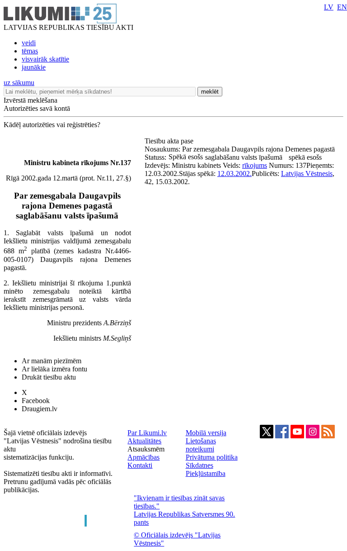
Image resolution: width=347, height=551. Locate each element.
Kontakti (139, 465)
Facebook (36, 400)
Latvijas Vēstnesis (307, 173)
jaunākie (34, 67)
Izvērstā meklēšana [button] (30, 100)
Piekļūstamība (205, 473)
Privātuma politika (212, 457)
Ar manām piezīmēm (51, 361)
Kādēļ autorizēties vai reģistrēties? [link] (52, 124)
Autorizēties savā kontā (37, 108)
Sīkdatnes (199, 465)
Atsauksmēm (145, 449)
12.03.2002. (234, 173)
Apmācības (143, 457)
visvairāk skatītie (45, 59)
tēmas (30, 51)
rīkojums (254, 165)
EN (342, 7)
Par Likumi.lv (147, 433)
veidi (29, 43)
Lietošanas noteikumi (201, 445)
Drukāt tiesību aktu (49, 377)
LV (328, 7)
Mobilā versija (206, 433)
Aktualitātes (144, 441)
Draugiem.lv (39, 409)
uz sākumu (19, 82)
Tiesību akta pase (170, 141)
